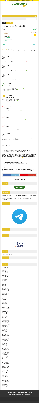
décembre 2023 (5, 304)
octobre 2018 (4, 381)
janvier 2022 (4, 334)
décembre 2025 (5, 274)
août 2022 (4, 325)
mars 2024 (4, 301)
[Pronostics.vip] (19, 4)
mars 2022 (4, 331)
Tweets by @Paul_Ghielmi (7, 254)
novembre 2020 (5, 351)
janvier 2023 (4, 318)
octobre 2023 (4, 307)
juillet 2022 (4, 326)
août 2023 (4, 310)
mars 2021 (4, 345)
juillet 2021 (4, 340)
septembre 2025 (5, 278)
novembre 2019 (5, 365)
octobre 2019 (4, 366)
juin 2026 (3, 269)
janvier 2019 (4, 377)
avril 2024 (4, 299)
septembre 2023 (5, 308)
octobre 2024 (4, 292)
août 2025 (4, 279)
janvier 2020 (4, 362)
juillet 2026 (4, 267)
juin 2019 (3, 371)
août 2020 (4, 354)
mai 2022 (3, 329)
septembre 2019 (5, 367)
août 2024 (4, 294)
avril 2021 (4, 344)
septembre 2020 (5, 353)
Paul (6, 49)
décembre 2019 (5, 363)
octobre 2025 (4, 276)
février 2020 (4, 361)
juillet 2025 (4, 280)
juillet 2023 (4, 311)
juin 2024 (3, 297)
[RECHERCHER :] (31, 18)
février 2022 (4, 333)
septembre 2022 (5, 324)
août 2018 (4, 384)
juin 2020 (3, 357)
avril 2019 (4, 374)
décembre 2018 (5, 379)
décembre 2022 (5, 320)
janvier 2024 (4, 303)
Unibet (24, 166)
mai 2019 (3, 372)
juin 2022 (3, 327)
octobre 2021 (4, 338)
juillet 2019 (4, 370)
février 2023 (4, 317)
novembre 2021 (5, 336)
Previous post (16, 179)
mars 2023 (4, 316)
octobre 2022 (4, 322)
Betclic (20, 166)
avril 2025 (4, 284)
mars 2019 (4, 375)
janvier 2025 (4, 288)
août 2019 (4, 368)
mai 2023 (3, 313)
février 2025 (4, 286)
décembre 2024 (5, 289)
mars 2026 (4, 270)
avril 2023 (4, 315)
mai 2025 (3, 283)
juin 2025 (3, 281)
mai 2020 (3, 358)
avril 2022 (4, 330)
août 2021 (4, 339)
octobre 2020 (4, 352)
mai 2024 (3, 298)
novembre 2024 (5, 290)
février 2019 (4, 376)
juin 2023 (3, 312)
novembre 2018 (5, 380)
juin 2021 (3, 342)
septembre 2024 (5, 293)
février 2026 (4, 271)
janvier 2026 (4, 272)
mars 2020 (4, 359)
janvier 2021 (4, 348)
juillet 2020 (4, 356)
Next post (23, 179)
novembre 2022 (5, 321)
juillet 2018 (4, 385)
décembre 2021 (5, 335)
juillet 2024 (4, 295)
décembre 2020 (5, 349)
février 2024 (4, 302)
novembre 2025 (5, 275)
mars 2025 (4, 285)
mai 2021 (3, 343)
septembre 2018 (5, 382)
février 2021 (4, 347)
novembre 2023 (5, 306)
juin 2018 (3, 386)
